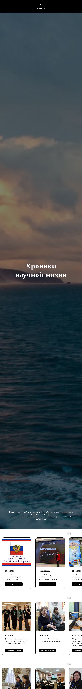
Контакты (41, 8)
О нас (41, 4)
